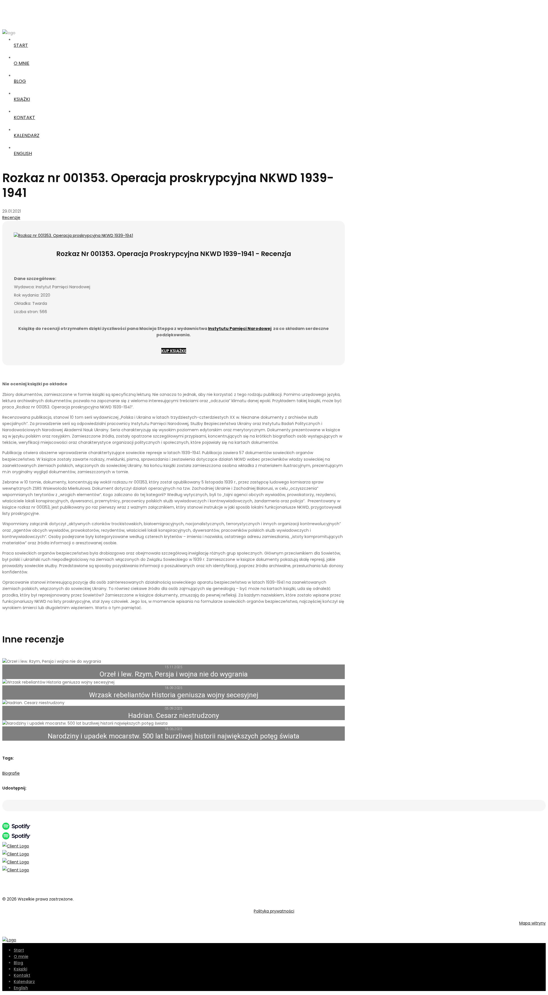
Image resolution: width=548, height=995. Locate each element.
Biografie (11, 773)
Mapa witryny (532, 923)
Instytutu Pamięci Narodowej (239, 328)
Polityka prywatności (274, 911)
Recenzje (11, 217)
